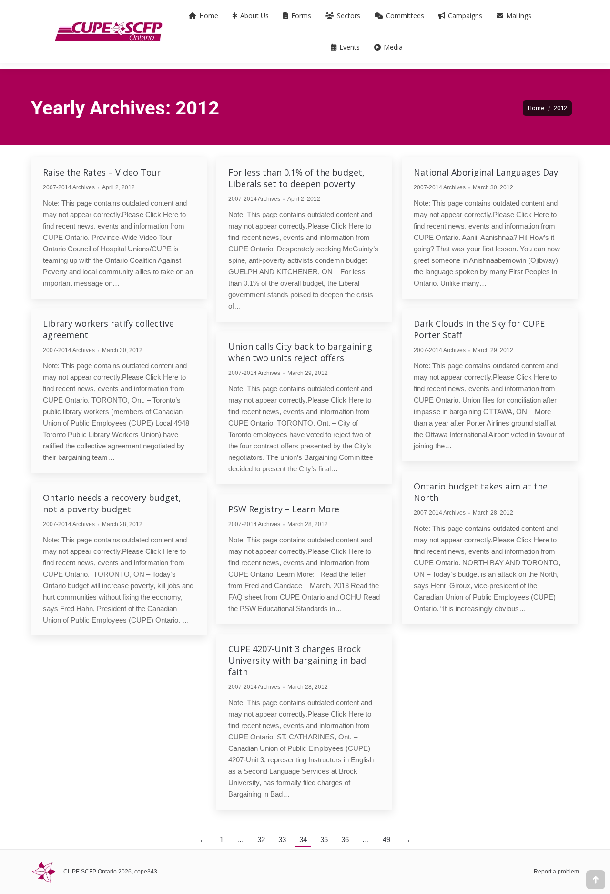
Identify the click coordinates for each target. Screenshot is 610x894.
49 (386, 839)
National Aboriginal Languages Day (486, 172)
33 (282, 839)
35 (324, 839)
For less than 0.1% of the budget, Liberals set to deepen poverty (296, 177)
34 (303, 839)
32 (261, 839)
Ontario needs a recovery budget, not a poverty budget (112, 503)
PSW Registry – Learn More (283, 509)
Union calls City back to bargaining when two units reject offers (300, 352)
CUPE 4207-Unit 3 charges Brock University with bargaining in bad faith (297, 660)
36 (345, 839)
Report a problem (556, 871)
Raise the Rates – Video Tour (102, 172)
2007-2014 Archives (69, 187)
